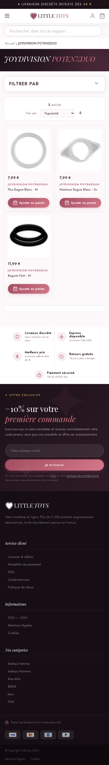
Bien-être (14, 678)
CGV (53, 476)
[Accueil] (54, 505)
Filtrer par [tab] (24, 84)
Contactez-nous (18, 579)
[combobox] (53, 31)
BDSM (12, 686)
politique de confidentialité (83, 476)
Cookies (13, 633)
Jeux (10, 694)
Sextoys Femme (19, 663)
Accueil (10, 43)
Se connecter (92, 16)
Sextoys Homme (19, 671)
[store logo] (50, 16)
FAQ (11, 572)
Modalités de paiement (24, 564)
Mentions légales (20, 625)
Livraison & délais (20, 556)
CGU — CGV (17, 618)
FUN (11, 701)
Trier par (31, 113)
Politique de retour (21, 587)
